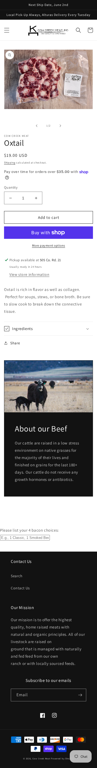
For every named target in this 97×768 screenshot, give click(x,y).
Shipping (9, 162)
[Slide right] (60, 126)
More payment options (48, 245)
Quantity (11, 187)
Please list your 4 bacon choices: (29, 530)
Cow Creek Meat (41, 758)
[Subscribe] (80, 695)
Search (17, 575)
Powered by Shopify (62, 758)
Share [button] (15, 343)
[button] (7, 30)
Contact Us (20, 588)
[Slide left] (37, 126)
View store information (29, 274)
